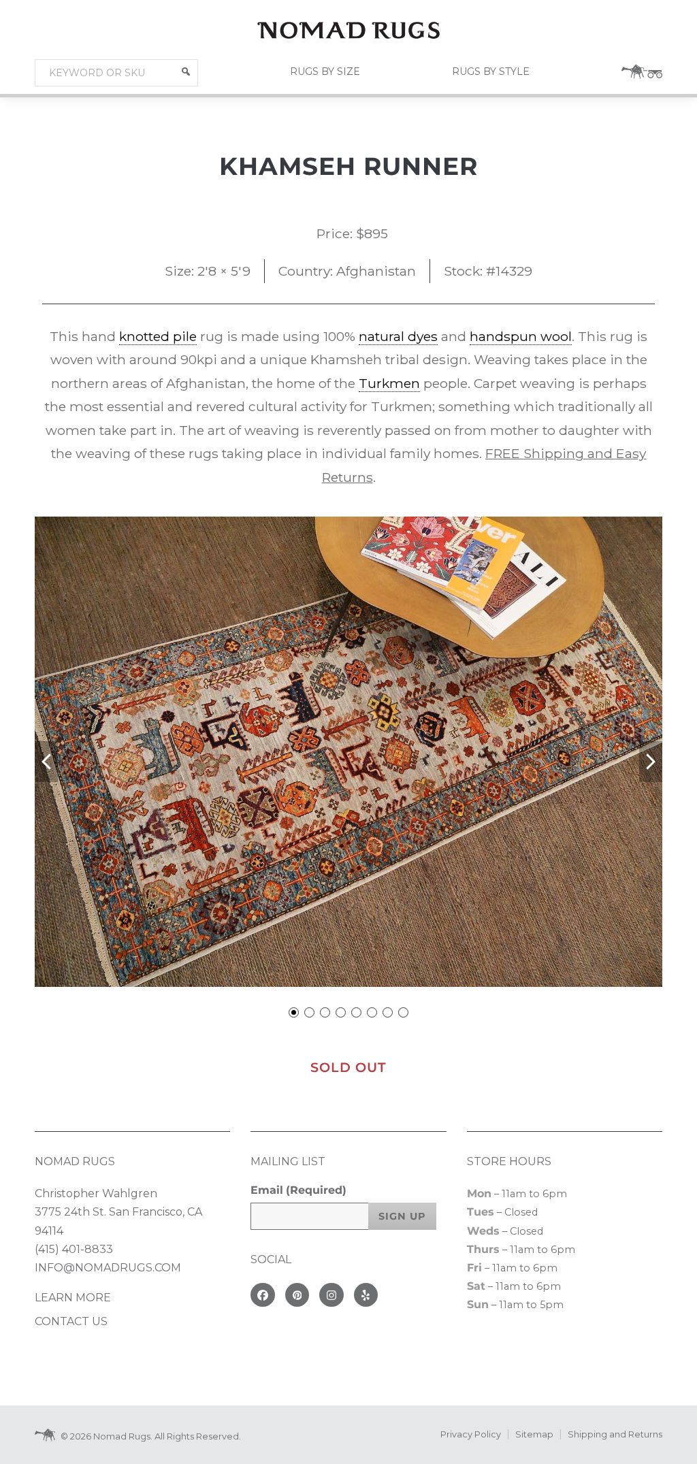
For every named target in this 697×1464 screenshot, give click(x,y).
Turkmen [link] (389, 383)
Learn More (73, 1297)
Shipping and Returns (615, 1434)
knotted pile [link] (158, 336)
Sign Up (402, 1216)
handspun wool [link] (521, 336)
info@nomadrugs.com (108, 1267)
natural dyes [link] (398, 336)
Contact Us (71, 1321)
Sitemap (534, 1434)
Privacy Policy (470, 1434)
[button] (186, 71)
